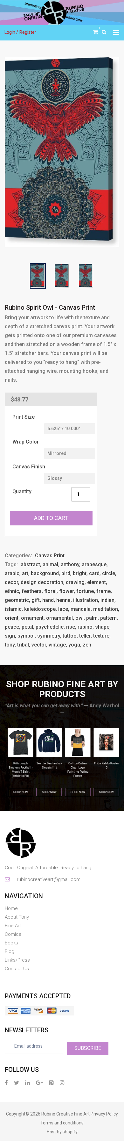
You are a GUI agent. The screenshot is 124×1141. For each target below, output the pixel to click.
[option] (62, 152)
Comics (13, 934)
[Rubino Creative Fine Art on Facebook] (6, 1082)
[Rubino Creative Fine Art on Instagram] (62, 1082)
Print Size (23, 417)
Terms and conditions (62, 1122)
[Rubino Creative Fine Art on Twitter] (16, 1082)
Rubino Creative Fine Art (65, 1113)
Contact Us (17, 968)
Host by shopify (62, 1131)
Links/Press (17, 960)
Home (11, 908)
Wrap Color (25, 442)
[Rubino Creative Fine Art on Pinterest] (51, 1082)
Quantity (21, 491)
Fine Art (13, 925)
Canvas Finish (28, 467)
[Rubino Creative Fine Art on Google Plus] (39, 1082)
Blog (9, 951)
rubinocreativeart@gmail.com (48, 879)
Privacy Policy (104, 1113)
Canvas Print (50, 555)
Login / (11, 32)
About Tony (17, 917)
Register (27, 32)
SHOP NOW (19, 792)
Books (11, 943)
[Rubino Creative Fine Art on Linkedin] (27, 1082)
